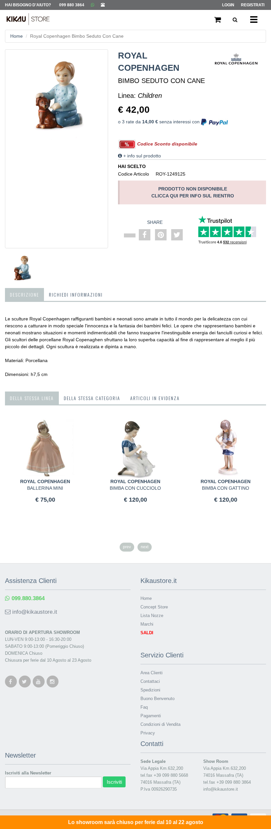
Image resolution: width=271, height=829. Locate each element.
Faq (144, 707)
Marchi (146, 624)
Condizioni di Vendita (160, 724)
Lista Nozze (151, 615)
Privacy (147, 732)
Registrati (252, 5)
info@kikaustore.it (34, 612)
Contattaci (150, 681)
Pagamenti (150, 715)
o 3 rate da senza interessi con (159, 121)
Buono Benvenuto (157, 698)
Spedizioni (150, 689)
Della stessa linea (32, 397)
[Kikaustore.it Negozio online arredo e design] (25, 18)
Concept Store (154, 606)
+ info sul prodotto (141, 155)
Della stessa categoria (92, 397)
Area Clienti (151, 672)
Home (16, 36)
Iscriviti (114, 782)
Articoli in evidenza (155, 397)
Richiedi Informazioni (76, 294)
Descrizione (24, 294)
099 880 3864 (71, 5)
